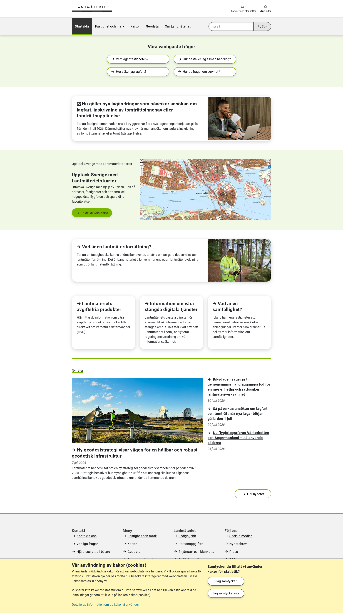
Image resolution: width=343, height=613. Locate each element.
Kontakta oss (86, 536)
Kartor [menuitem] (135, 26)
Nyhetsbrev (238, 544)
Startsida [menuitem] (82, 26)
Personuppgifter (190, 544)
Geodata (134, 552)
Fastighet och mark (142, 536)
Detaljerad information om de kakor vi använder (105, 604)
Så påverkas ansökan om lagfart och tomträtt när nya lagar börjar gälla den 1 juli (238, 413)
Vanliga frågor (87, 544)
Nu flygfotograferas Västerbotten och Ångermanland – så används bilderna (238, 438)
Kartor (132, 544)
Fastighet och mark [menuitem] (109, 26)
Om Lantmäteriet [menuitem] (178, 26)
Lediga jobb (187, 536)
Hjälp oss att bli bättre (93, 552)
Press (233, 552)
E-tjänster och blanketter (197, 552)
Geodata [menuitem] (152, 26)
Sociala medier (240, 536)
